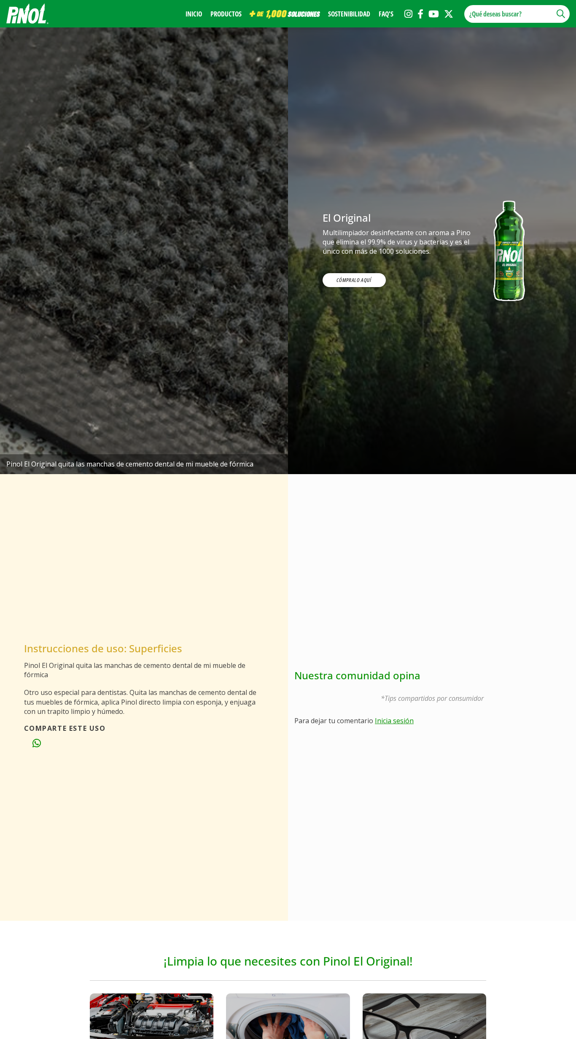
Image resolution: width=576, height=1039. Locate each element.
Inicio (194, 14)
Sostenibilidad (349, 14)
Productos (226, 14)
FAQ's (386, 14)
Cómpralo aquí (353, 280)
